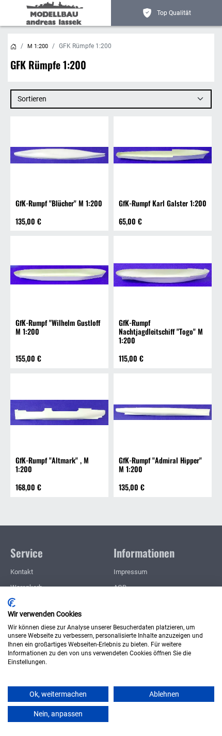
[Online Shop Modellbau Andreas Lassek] (57, 13)
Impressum (130, 572)
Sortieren (32, 99)
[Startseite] (13, 46)
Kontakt (21, 572)
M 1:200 (37, 46)
